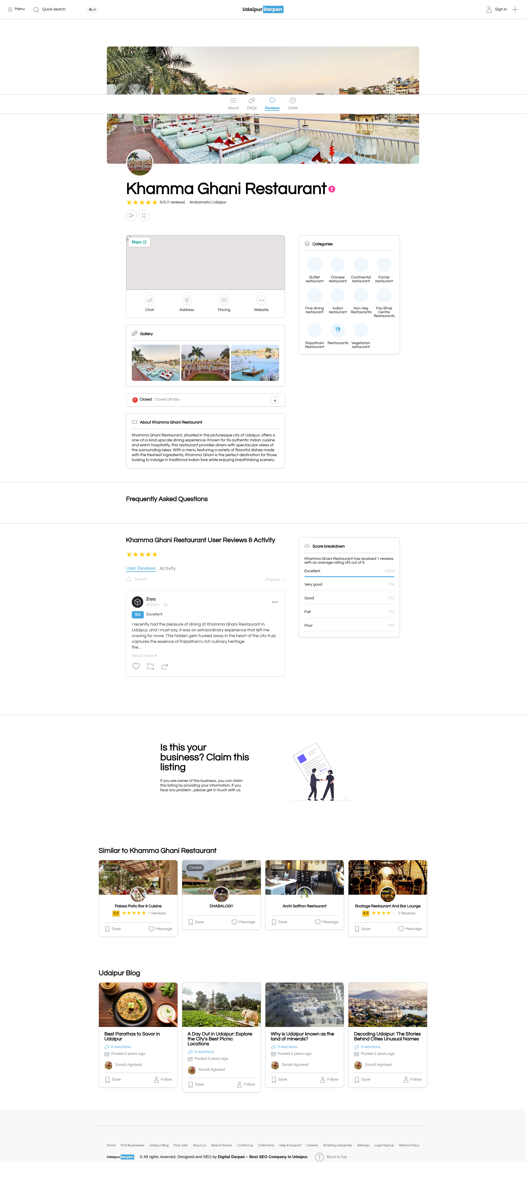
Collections (266, 1145)
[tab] (141, 569)
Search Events (221, 1145)
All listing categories (337, 1145)
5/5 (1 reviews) (172, 202)
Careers (312, 1145)
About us (199, 1145)
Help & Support (290, 1145)
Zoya (151, 599)
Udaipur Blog (158, 1145)
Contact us (245, 1145)
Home (111, 1145)
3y (165, 605)
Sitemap (363, 1145)
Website (261, 310)
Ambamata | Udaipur (208, 202)
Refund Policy (409, 1145)
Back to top (337, 1157)
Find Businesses (132, 1145)
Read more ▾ (144, 656)
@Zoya (152, 605)
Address (186, 310)
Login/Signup (384, 1145)
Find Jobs (181, 1145)
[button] (515, 9)
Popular (273, 580)
